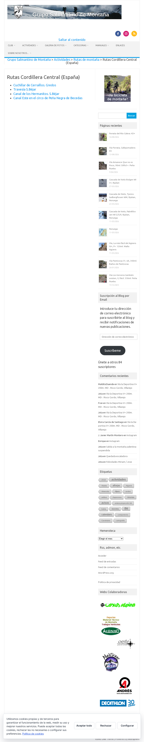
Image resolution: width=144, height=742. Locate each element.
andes (128, 491)
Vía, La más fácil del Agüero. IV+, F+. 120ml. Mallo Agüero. (123, 246)
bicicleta (115, 509)
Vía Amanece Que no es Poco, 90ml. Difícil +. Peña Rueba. (122, 165)
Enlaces (120, 45)
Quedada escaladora (116, 456)
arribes (104, 497)
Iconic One (100, 739)
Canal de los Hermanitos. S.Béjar (36, 93)
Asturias (130, 497)
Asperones (117, 497)
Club (10, 45)
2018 (104, 480)
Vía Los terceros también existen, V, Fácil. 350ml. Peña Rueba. (123, 278)
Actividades (29, 45)
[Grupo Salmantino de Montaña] (64, 18)
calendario (107, 514)
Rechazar (106, 725)
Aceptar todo (84, 725)
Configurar (127, 725)
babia (104, 509)
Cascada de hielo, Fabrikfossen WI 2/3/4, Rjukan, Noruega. (122, 214)
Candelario (106, 520)
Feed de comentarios (109, 567)
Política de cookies (33, 733)
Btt (126, 508)
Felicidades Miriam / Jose (119, 462)
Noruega (113, 229)
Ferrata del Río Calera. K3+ (122, 133)
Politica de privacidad (109, 582)
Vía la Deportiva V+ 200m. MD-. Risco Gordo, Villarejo (117, 426)
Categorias (80, 45)
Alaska (104, 486)
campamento (123, 515)
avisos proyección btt (123, 503)
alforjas (116, 485)
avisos (105, 502)
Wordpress (133, 739)
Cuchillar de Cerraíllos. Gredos (34, 85)
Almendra (105, 491)
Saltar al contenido (72, 39)
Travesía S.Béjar (24, 89)
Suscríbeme (112, 350)
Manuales (101, 45)
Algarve (129, 486)
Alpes (117, 491)
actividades (119, 479)
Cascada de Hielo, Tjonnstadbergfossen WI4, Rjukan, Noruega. (122, 197)
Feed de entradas (107, 561)
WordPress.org (106, 573)
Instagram (132, 435)
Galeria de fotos (54, 45)
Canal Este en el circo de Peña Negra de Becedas (47, 98)
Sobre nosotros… (18, 53)
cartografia (120, 520)
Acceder (102, 555)
